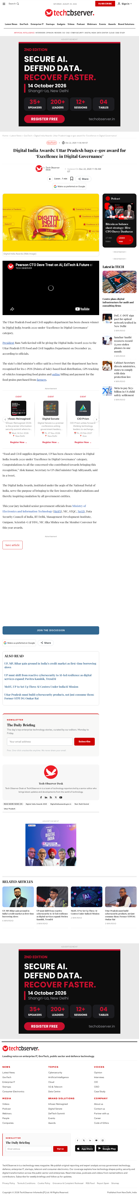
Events (51, 1118)
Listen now (122, 240)
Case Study (99, 1091)
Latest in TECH (113, 266)
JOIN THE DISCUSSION (51, 630)
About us (98, 1104)
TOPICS (53, 1067)
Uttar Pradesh (9, 808)
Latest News (16, 135)
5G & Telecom (55, 1086)
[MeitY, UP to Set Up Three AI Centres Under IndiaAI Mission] (86, 896)
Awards (52, 1123)
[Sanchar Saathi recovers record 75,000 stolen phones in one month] (107, 340)
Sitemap (115, 1183)
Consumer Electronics (13, 1091)
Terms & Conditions (26, 1183)
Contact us (99, 1108)
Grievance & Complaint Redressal (68, 1183)
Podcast (6, 1108)
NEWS (6, 1067)
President (8, 343)
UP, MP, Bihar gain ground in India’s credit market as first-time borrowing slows (18, 913)
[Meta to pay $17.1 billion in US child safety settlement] (107, 391)
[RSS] (51, 797)
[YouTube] (96, 1140)
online (56, 374)
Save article (12, 545)
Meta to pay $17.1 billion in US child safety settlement (124, 391)
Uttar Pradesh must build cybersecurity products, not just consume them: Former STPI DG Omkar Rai (120, 915)
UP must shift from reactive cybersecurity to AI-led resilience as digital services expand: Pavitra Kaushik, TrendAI (48, 677)
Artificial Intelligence (58, 1077)
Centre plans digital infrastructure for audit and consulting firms (118, 302)
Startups (6, 1086)
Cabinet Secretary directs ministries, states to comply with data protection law (125, 370)
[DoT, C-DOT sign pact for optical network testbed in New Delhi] (107, 318)
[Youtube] (60, 797)
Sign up (60, 1149)
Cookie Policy (44, 1183)
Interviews (99, 1077)
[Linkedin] (46, 797)
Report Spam (103, 1183)
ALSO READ (14, 655)
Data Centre (54, 1091)
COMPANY (101, 1098)
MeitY (57, 511)
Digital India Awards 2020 (36, 804)
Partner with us (101, 1113)
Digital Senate (55, 1108)
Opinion (98, 1072)
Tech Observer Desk (53, 169)
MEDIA (6, 1098)
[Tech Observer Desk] (39, 168)
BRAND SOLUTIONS (61, 1098)
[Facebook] (41, 797)
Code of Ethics (101, 1123)
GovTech (28, 135)
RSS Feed (90, 1183)
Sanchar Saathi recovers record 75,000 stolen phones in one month (123, 344)
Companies (8, 1123)
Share (85, 178)
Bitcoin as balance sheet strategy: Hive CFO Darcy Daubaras (119, 227)
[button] (14, 3)
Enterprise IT (8, 1082)
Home (5, 135)
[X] (56, 797)
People (5, 1118)
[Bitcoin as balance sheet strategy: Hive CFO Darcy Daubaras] (119, 211)
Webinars (7, 1113)
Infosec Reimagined (58, 1104)
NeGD (81, 511)
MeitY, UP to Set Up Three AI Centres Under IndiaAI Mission (41, 686)
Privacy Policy (8, 1183)
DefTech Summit (56, 1113)
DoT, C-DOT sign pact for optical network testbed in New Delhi (125, 321)
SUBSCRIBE (105, 3)
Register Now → (18, 442)
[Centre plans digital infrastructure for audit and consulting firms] (119, 282)
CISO (96, 1086)
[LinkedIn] (90, 1140)
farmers (41, 379)
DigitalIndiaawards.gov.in (60, 804)
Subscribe (84, 741)
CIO (96, 1082)
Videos (5, 1104)
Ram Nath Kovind (82, 804)
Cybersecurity (55, 1072)
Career (97, 1118)
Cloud (51, 1082)
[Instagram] (102, 1140)
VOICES (99, 1067)
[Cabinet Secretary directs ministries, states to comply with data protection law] (107, 365)
